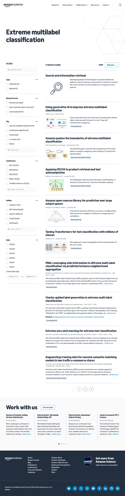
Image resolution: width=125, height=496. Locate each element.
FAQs (53, 472)
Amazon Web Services (59, 462)
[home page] (13, 4)
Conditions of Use (19, 487)
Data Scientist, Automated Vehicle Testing (79, 416)
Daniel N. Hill (49, 176)
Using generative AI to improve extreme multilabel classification (76, 108)
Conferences (32, 467)
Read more (108, 283)
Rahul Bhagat (107, 364)
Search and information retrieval (66, 75)
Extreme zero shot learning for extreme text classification (81, 330)
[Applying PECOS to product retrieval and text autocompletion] (57, 185)
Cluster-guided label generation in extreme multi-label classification (79, 299)
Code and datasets (35, 470)
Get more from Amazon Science (106, 460)
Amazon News (56, 458)
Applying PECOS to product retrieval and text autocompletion (73, 171)
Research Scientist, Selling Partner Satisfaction (17, 416)
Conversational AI (76, 126)
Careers (106, 5)
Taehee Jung (50, 114)
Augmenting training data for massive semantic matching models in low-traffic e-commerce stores (81, 358)
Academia (31, 472)
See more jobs (48, 407)
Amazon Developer (58, 460)
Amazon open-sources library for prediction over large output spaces (79, 202)
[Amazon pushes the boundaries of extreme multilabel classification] (57, 154)
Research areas (33, 460)
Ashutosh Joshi (51, 364)
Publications (32, 465)
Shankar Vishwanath (63, 364)
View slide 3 (63, 443)
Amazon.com (9, 487)
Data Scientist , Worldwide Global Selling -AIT (47, 416)
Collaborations (81, 5)
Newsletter (55, 467)
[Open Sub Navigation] (59, 5)
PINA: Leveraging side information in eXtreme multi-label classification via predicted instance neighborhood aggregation (80, 266)
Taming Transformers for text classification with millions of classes (82, 233)
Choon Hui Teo (74, 364)
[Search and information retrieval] (57, 88)
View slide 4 (66, 443)
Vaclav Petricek (84, 364)
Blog (29, 462)
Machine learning (76, 220)
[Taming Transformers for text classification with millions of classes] (57, 247)
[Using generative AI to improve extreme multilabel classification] (57, 123)
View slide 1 (59, 443)
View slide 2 (61, 443)
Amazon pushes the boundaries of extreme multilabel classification (78, 139)
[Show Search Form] (120, 4)
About (30, 458)
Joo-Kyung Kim (59, 304)
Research (55, 5)
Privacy (27, 487)
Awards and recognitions (60, 465)
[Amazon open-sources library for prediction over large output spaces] (57, 216)
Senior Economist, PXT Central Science (112, 416)
